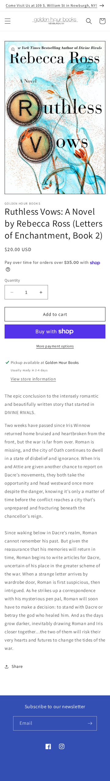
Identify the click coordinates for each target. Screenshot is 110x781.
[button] (7, 21)
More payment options (55, 346)
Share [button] (17, 666)
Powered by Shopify (77, 776)
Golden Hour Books (45, 776)
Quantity (12, 280)
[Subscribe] (90, 723)
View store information (33, 379)
